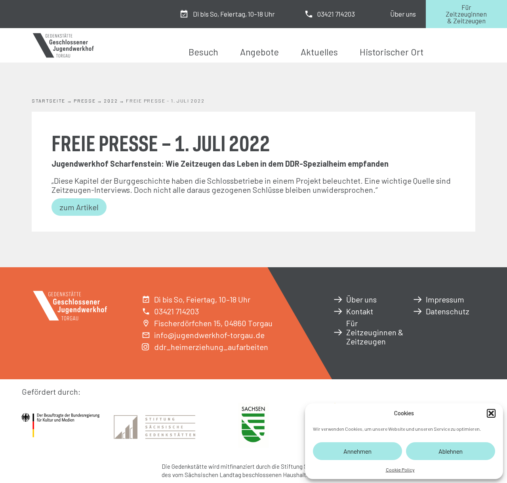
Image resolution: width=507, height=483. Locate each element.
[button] (491, 413)
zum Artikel (79, 207)
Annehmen (357, 451)
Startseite (48, 100)
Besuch (203, 51)
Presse (84, 100)
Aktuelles (319, 51)
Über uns (403, 14)
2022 (111, 100)
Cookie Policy (400, 469)
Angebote (259, 51)
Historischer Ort (391, 51)
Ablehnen (450, 451)
